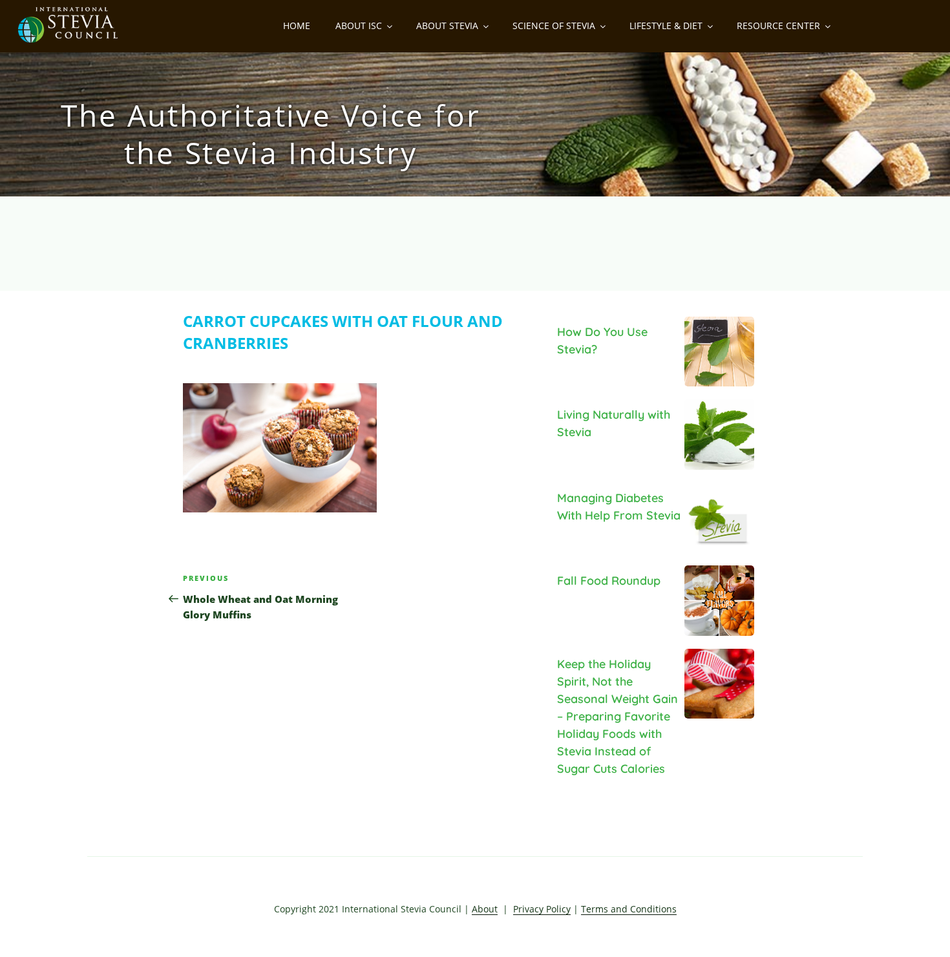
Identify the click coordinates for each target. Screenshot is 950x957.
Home (296, 25)
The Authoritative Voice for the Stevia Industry (271, 134)
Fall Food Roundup (608, 580)
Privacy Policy (542, 909)
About (485, 909)
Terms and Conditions (629, 909)
